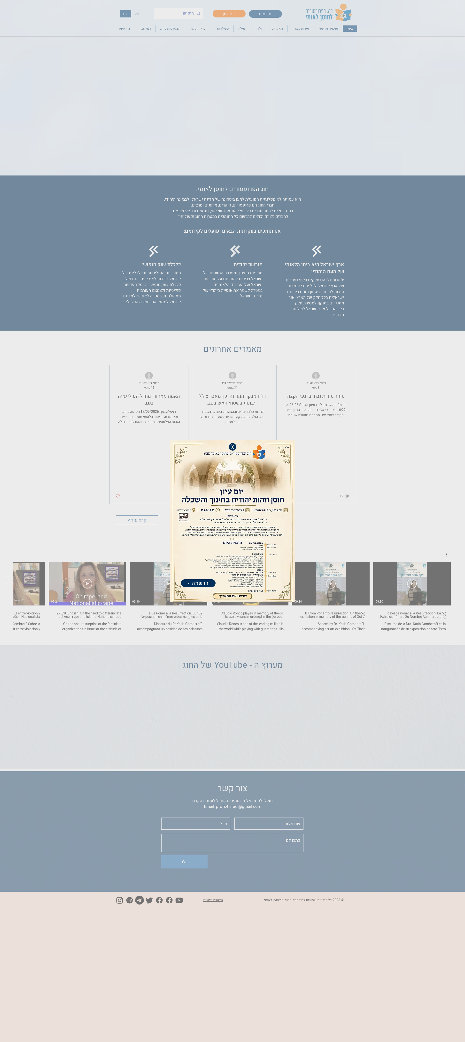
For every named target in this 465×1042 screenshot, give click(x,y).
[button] (232, 447)
